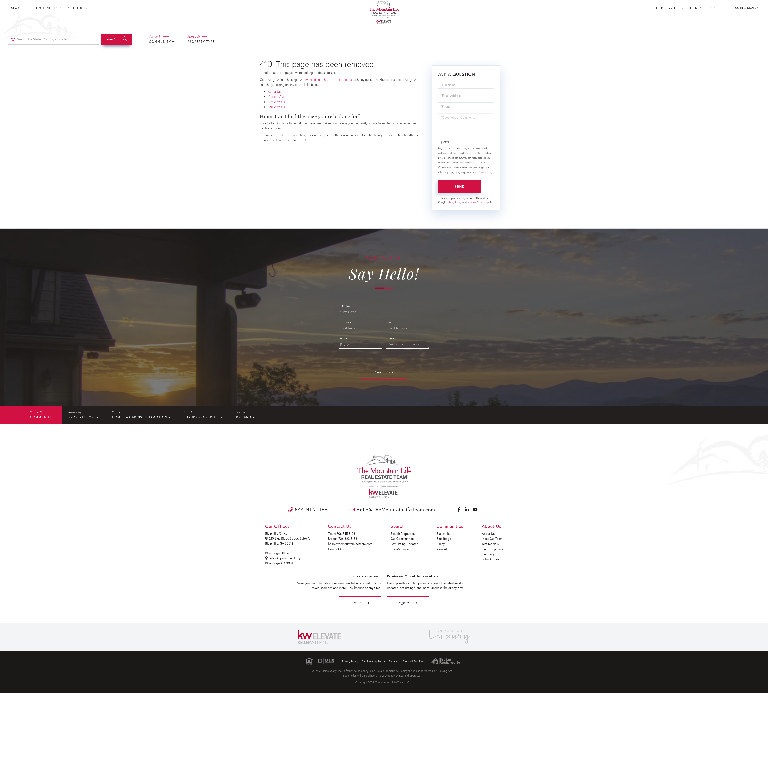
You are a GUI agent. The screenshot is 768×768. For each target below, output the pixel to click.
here (321, 135)
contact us (344, 79)
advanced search (314, 79)
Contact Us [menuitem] (701, 8)
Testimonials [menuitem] (490, 544)
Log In (738, 8)
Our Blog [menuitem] (488, 554)
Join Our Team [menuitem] (491, 559)
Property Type (201, 41)
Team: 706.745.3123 (341, 533)
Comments (392, 338)
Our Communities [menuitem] (402, 538)
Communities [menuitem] (46, 8)
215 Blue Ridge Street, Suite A (289, 538)
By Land (243, 417)
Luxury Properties (202, 417)
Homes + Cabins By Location (139, 417)
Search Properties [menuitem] (403, 533)
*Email (390, 322)
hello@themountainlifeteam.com (350, 544)
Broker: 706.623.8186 (342, 538)
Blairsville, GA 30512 (279, 543)
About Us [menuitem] (76, 8)
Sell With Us (276, 107)
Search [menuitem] (17, 8)
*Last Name (345, 322)
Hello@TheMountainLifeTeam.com (395, 509)
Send (460, 186)
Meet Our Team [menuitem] (492, 538)
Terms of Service (476, 202)
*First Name (346, 306)
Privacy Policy (485, 172)
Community (160, 41)
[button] (116, 39)
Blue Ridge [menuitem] (444, 538)
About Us (274, 91)
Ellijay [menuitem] (441, 544)
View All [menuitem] (442, 549)
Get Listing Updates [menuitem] (404, 544)
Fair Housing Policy (373, 661)
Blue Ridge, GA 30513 (280, 563)
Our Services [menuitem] (668, 8)
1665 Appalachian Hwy (284, 558)
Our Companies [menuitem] (492, 549)
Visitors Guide (277, 96)
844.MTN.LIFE (310, 509)
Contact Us (384, 372)
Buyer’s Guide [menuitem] (400, 549)
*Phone (343, 338)
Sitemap (394, 661)
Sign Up (752, 8)
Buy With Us (276, 102)
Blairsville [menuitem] (443, 533)
